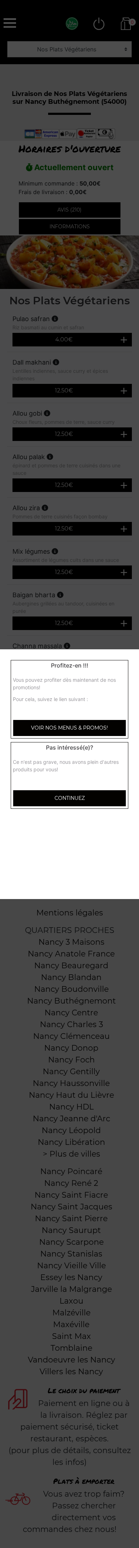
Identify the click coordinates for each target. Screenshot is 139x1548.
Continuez (70, 798)
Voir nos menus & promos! (69, 728)
